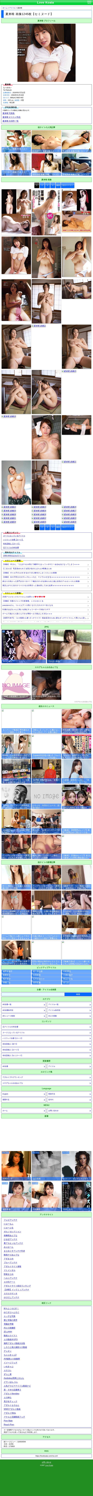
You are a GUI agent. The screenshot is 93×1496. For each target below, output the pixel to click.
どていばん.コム (11, 1382)
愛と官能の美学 (10, 1320)
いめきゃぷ (8, 1367)
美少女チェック (10, 1401)
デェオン (8, 1351)
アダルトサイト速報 (12, 1266)
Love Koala (49, 1465)
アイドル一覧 (53, 1004)
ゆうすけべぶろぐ (11, 1312)
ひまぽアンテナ (10, 1239)
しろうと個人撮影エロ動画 (15, 1347)
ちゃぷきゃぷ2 (10, 1355)
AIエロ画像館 (9, 1328)
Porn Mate (8, 1421)
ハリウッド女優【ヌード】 (13, 540)
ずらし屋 (8, 1374)
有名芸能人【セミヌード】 (13, 1055)
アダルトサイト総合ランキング (17, 1286)
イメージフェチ (10, 1363)
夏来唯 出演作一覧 (11, 121)
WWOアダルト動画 (12, 1409)
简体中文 (51, 1094)
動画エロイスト (10, 1336)
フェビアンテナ (10, 1220)
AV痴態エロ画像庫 (12, 1359)
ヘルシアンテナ (10, 1278)
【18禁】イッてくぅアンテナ (16, 1290)
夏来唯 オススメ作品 (11, 117)
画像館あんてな (10, 1235)
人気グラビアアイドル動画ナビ (17, 1386)
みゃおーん (8, 1247)
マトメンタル (9, 1270)
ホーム (5, 1111)
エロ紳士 (8, 1397)
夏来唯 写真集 (9, 113)
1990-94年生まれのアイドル (14, 556)
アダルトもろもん (11, 1405)
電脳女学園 (8, 1324)
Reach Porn (9, 1425)
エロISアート (9, 1282)
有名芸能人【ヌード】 (11, 544)
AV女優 (5, 1066)
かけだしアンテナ (11, 1297)
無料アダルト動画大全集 (14, 1343)
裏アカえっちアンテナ (13, 1243)
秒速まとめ (8, 1274)
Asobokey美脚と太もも (14, 1378)
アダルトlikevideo (11, 1394)
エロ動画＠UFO (11, 1339)
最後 (58, 185)
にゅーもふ (8, 1224)
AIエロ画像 (52, 1016)
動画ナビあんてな (11, 1255)
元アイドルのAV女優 (11, 547)
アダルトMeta (10, 1413)
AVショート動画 (9, 1016)
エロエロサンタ (10, 1293)
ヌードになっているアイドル (14, 536)
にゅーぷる (8, 1228)
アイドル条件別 (54, 1010)
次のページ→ (67, 185)
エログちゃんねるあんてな (13, 1083)
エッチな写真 (9, 1316)
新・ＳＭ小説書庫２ (12, 1390)
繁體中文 (6, 1100)
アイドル (51, 1066)
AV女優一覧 (7, 1004)
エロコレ (8, 1370)
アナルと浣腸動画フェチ (14, 1417)
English (5, 1094)
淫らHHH (8, 1332)
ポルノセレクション (12, 1232)
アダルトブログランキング (13, 1077)
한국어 (50, 1100)
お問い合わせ (53, 1111)
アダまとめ (8, 1259)
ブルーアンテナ (10, 1263)
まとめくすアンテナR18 (14, 1251)
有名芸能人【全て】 (10, 1044)
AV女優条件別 (8, 1010)
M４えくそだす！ (11, 1308)
